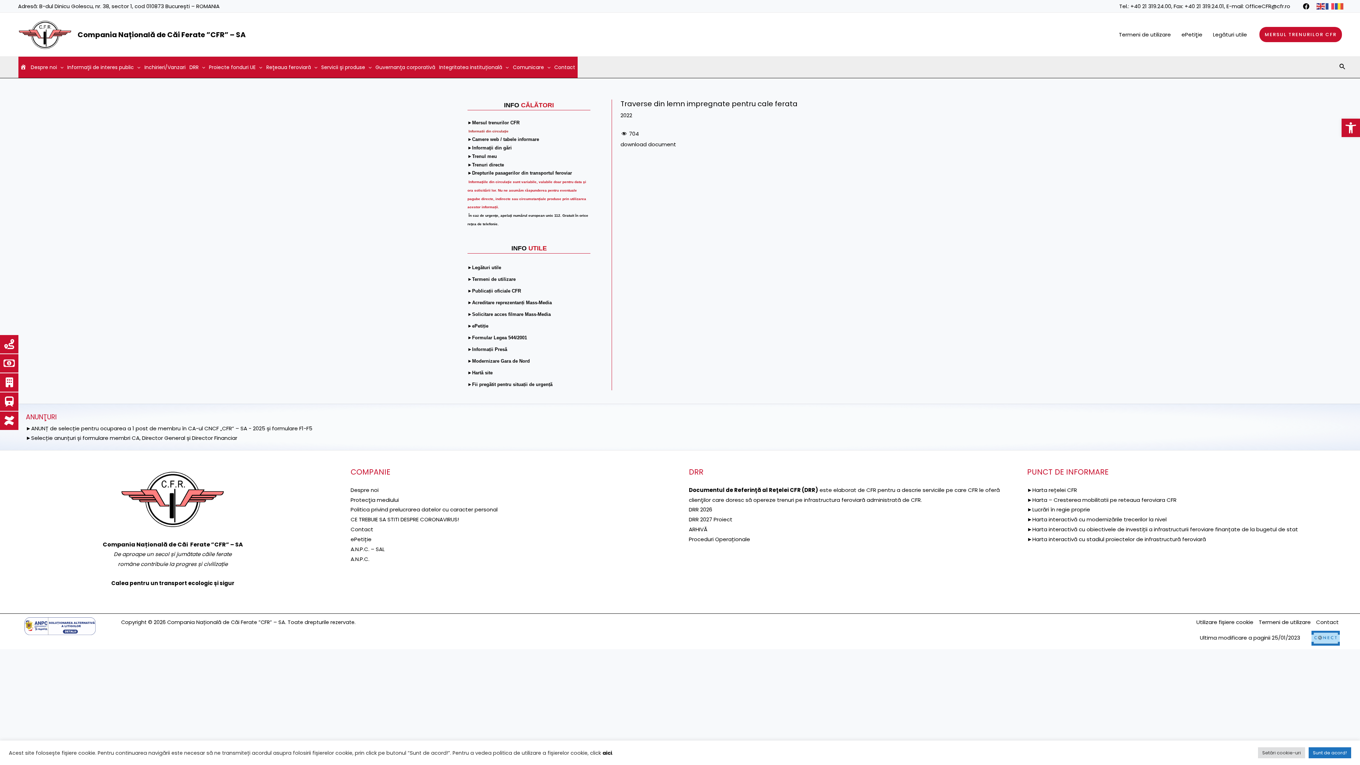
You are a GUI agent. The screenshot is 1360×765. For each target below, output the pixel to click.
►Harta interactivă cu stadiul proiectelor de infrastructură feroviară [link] (1116, 539)
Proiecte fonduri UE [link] (232, 67)
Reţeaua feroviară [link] (288, 67)
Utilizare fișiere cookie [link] (1224, 622)
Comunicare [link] (528, 67)
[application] (60, 67)
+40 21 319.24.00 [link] (1150, 6)
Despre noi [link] (44, 67)
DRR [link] (194, 67)
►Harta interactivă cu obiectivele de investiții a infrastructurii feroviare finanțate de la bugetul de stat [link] (1162, 529)
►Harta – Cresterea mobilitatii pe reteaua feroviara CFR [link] (1102, 500)
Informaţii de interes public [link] (100, 67)
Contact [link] (564, 67)
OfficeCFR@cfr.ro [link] (1267, 6)
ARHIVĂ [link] (698, 529)
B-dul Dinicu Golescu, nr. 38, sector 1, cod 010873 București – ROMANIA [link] (129, 6)
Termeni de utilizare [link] (1145, 34)
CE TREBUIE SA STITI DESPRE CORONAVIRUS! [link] (405, 519)
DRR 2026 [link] (700, 509)
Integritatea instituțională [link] (470, 67)
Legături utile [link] (1230, 34)
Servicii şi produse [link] (343, 67)
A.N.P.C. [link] (360, 559)
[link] (1351, 128)
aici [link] (607, 752)
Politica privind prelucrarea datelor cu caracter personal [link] (424, 509)
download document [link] (648, 144)
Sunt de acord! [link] (1330, 752)
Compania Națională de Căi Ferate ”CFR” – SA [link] (162, 35)
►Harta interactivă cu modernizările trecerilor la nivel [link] (1097, 519)
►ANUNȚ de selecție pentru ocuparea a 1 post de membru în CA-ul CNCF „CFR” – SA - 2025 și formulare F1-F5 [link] (169, 428)
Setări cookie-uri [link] (1281, 752)
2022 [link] (626, 115)
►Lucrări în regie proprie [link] (1058, 509)
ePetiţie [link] (1192, 34)
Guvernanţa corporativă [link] (405, 67)
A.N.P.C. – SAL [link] (368, 549)
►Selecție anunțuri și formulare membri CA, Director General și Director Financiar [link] (131, 438)
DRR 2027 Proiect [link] (710, 519)
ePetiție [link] (361, 539)
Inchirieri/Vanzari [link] (165, 67)
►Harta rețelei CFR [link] (1052, 490)
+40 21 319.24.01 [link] (1204, 6)
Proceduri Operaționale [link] (719, 539)
